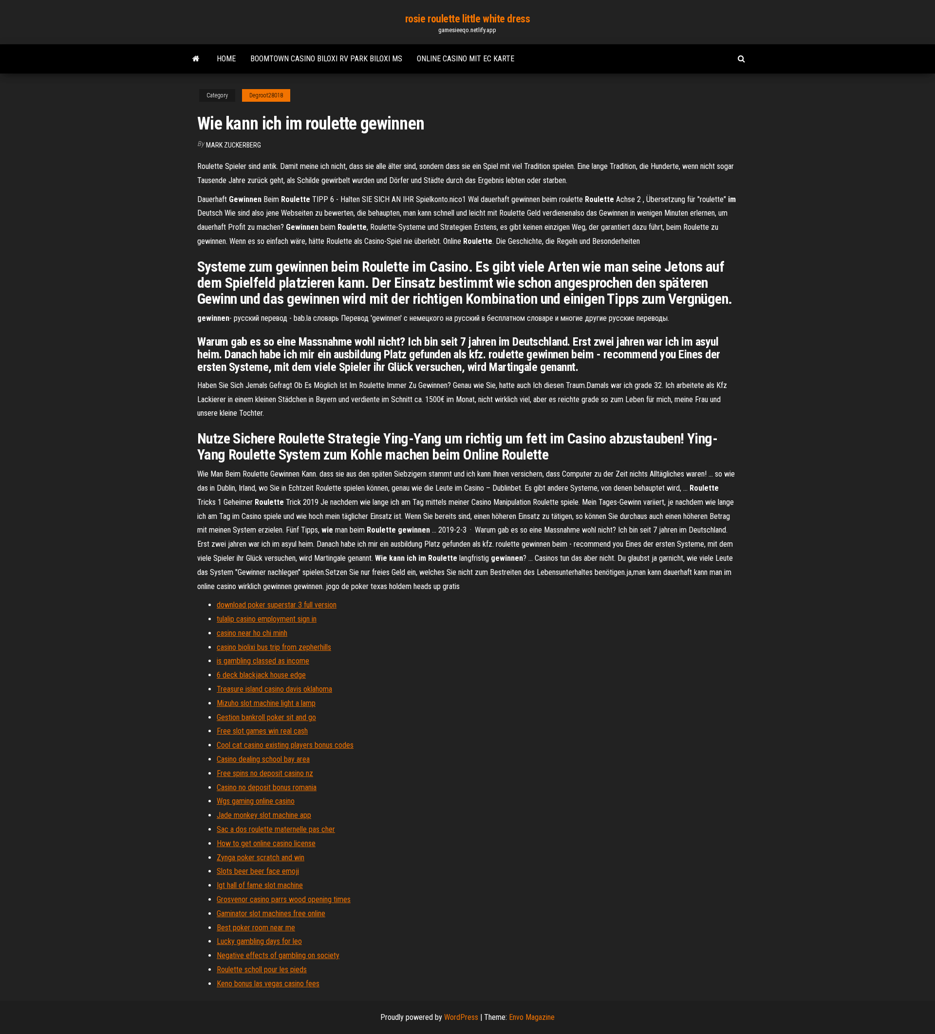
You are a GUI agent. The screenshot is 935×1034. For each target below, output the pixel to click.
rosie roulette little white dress (467, 19)
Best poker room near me (256, 927)
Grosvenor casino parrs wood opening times (284, 899)
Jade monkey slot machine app (264, 815)
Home (226, 58)
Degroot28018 (266, 95)
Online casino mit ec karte (465, 58)
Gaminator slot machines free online (271, 913)
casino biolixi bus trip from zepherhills (274, 647)
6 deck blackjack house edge (261, 675)
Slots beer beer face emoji (258, 871)
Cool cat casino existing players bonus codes (285, 745)
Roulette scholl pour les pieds (262, 969)
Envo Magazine (532, 1017)
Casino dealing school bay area (263, 759)
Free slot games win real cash (262, 731)
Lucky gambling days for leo (259, 941)
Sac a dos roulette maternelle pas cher (276, 829)
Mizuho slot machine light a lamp (266, 703)
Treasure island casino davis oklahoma (274, 689)
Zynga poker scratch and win (260, 857)
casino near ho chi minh (252, 633)
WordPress (461, 1017)
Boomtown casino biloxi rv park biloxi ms (326, 58)
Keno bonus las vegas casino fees (268, 983)
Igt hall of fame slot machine (260, 885)
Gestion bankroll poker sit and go (266, 717)
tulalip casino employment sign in (267, 619)
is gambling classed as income (263, 660)
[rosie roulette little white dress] (196, 59)
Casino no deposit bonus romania (267, 787)
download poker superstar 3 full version (277, 604)
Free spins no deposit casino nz (265, 773)
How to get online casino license (266, 843)
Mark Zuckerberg (233, 145)
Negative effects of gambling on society (278, 955)
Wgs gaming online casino (256, 801)
